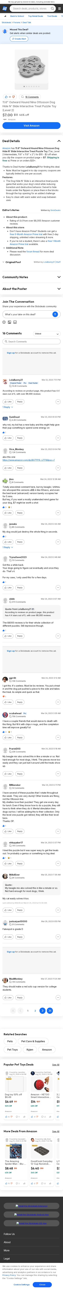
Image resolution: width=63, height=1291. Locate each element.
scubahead (15, 713)
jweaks (13, 524)
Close (42, 1284)
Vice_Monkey (16, 449)
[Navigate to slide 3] (29, 86)
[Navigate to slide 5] (34, 86)
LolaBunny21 (16, 380)
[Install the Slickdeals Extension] (31, 1206)
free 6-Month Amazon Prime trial (26, 234)
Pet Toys (12, 1049)
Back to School (17, 16)
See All (55, 1064)
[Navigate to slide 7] (39, 86)
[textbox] (27, 314)
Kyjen (30, 1049)
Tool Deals (52, 16)
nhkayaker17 (16, 842)
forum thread (32, 251)
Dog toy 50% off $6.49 (13, 1095)
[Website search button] (52, 8)
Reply (19, 401)
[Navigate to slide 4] (31, 86)
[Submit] (6, 341)
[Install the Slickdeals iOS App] (31, 1223)
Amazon (6, 148)
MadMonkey (15, 979)
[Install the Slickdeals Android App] (31, 1214)
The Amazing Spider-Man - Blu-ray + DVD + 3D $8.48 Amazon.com (15, 1162)
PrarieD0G (14, 749)
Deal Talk (27, 22)
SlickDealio (55, 210)
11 (8, 1183)
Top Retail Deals (35, 16)
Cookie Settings (22, 1284)
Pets (10, 1041)
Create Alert (20, 39)
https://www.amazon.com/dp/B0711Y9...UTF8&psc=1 (29, 460)
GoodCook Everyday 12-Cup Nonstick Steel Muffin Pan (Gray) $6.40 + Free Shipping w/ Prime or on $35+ (41, 1162)
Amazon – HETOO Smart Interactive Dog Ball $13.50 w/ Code (40, 1095)
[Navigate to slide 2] (26, 86)
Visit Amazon (31, 125)
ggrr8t (12, 678)
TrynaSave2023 (18, 557)
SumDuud (14, 417)
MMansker (15, 785)
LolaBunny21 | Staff (52, 262)
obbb (12, 599)
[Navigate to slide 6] (36, 86)
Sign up (11, 353)
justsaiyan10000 (18, 921)
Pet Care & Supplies (33, 1041)
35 (10, 97)
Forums (16, 22)
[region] (31, 1277)
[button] (13, 97)
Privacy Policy (9, 1275)
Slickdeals (6, 22)
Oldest (38, 334)
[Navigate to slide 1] (24, 86)
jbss (11, 479)
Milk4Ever (14, 875)
